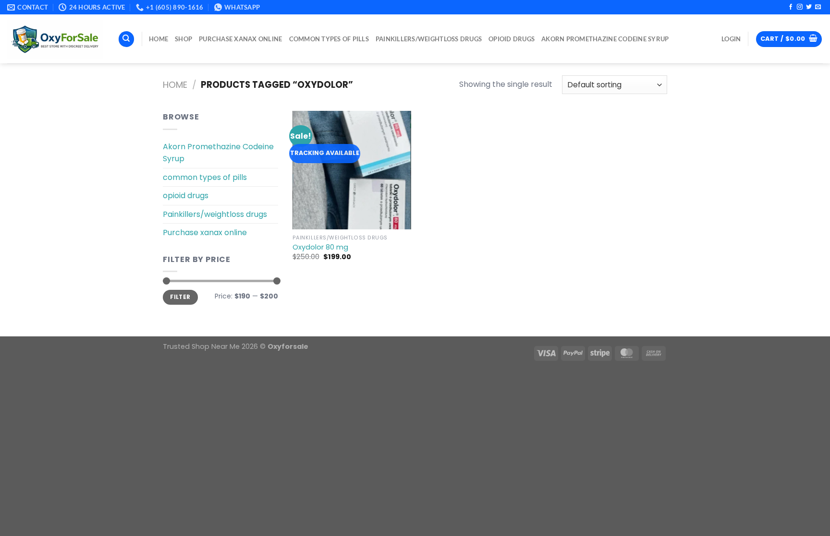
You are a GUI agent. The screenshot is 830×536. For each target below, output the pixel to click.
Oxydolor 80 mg (320, 247)
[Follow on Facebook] (790, 7)
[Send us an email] (818, 7)
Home (175, 85)
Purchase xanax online (240, 39)
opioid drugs (511, 39)
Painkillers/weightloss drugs (429, 39)
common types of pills (329, 39)
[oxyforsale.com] (55, 39)
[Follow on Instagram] (800, 7)
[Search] (126, 39)
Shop (183, 39)
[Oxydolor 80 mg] (352, 170)
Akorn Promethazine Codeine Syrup (605, 39)
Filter (180, 297)
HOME (158, 39)
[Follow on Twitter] (809, 7)
